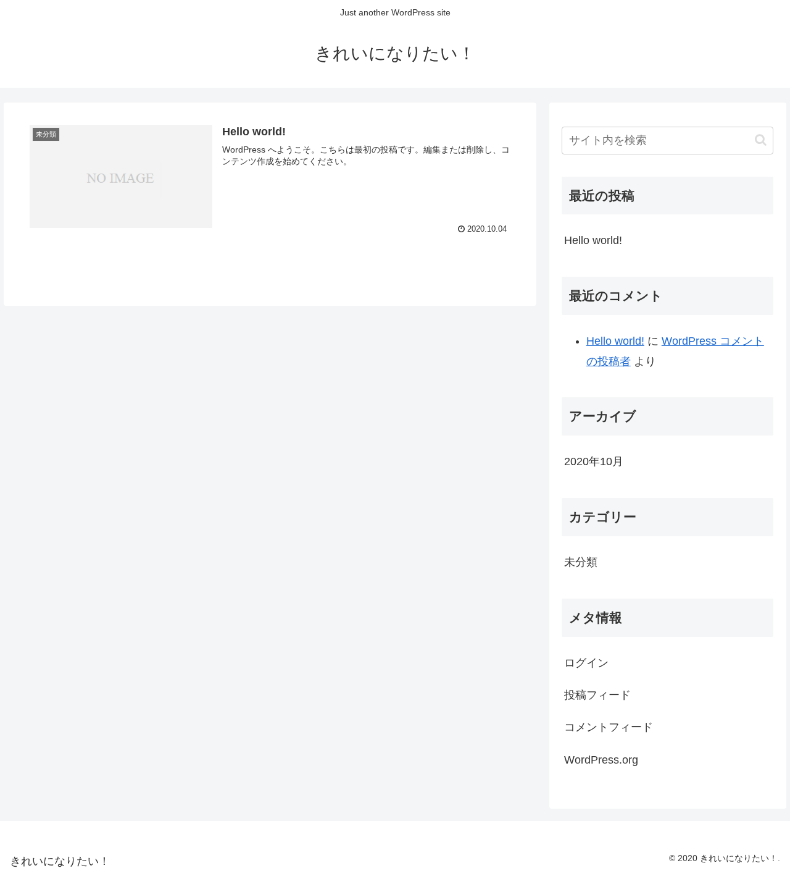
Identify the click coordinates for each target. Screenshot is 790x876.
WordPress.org (601, 760)
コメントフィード (608, 727)
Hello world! (593, 240)
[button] (760, 140)
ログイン (586, 663)
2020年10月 (593, 461)
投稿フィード (597, 695)
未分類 (580, 562)
